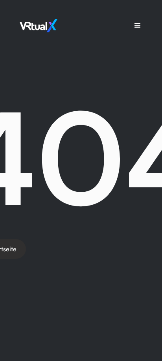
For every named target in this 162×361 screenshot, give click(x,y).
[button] (137, 25)
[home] (36, 25)
